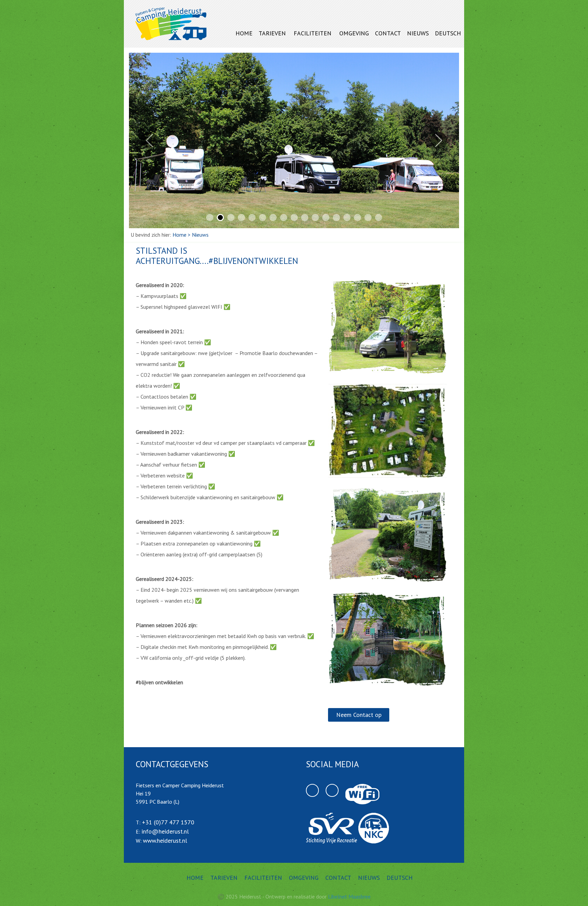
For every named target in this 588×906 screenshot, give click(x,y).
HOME (243, 33)
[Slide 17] (378, 217)
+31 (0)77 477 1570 (168, 822)
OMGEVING (354, 33)
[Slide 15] (357, 217)
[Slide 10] (304, 217)
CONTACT (388, 33)
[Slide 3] (230, 217)
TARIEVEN (272, 33)
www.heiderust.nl (165, 840)
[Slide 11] (315, 217)
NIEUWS (418, 33)
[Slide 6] (262, 217)
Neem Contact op (358, 715)
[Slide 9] (294, 217)
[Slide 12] (325, 217)
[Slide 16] (368, 217)
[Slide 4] (241, 217)
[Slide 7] (273, 217)
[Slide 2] (220, 217)
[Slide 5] (252, 217)
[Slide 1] (209, 217)
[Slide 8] (283, 217)
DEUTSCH (448, 33)
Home (179, 234)
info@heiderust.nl (165, 831)
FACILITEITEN (312, 33)
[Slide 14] (346, 217)
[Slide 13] (336, 217)
